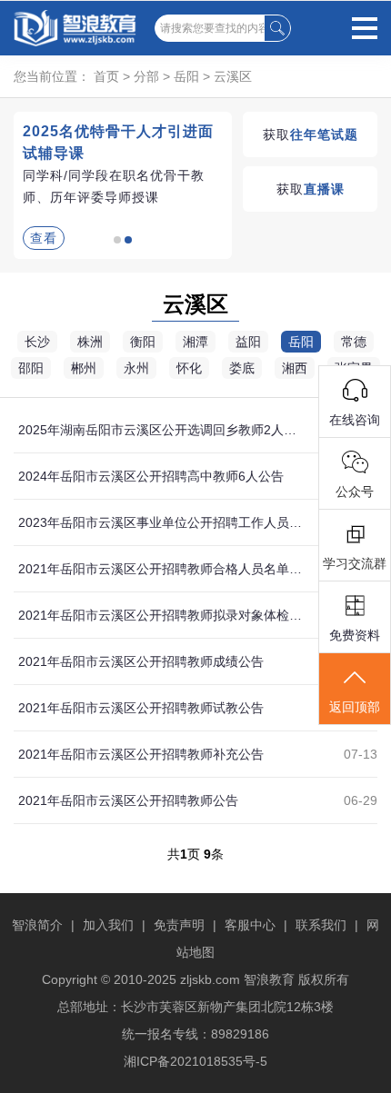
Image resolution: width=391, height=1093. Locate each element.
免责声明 (179, 925)
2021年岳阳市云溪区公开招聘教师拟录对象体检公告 (162, 615)
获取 (310, 134)
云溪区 (233, 76)
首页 (106, 76)
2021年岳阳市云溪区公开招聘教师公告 (128, 800)
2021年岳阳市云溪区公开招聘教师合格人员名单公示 (162, 568)
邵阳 (31, 368)
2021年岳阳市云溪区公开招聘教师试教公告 (141, 708)
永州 (136, 368)
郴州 (83, 368)
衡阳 (142, 341)
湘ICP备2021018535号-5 (195, 1061)
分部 (146, 76)
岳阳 (186, 76)
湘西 (294, 368)
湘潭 (195, 341)
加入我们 (108, 925)
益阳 (248, 341)
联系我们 (321, 925)
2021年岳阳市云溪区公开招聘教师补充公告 (141, 754)
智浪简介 (37, 925)
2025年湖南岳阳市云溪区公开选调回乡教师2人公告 (162, 429)
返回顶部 (354, 707)
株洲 (90, 341)
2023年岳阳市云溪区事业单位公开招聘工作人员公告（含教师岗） (162, 522)
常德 (353, 341)
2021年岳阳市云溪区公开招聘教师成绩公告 (141, 661)
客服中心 (250, 925)
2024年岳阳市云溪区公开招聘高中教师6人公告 (151, 476)
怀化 (189, 368)
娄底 (242, 368)
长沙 (37, 341)
